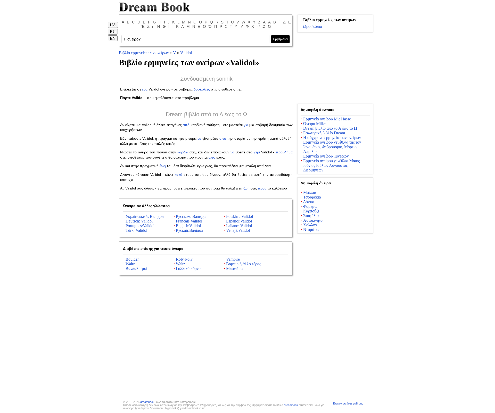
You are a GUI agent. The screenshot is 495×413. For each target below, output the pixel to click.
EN (113, 38)
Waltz (130, 264)
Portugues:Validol (140, 226)
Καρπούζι (311, 211)
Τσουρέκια (312, 197)
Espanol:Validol (239, 221)
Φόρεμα (310, 206)
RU (113, 31)
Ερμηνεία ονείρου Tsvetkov (326, 156)
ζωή (163, 166)
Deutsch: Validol (139, 221)
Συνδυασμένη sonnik (206, 79)
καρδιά (182, 152)
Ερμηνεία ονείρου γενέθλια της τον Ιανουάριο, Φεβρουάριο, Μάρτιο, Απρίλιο (332, 147)
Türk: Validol (136, 230)
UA (113, 25)
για (246, 125)
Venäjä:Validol (238, 230)
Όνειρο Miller (314, 123)
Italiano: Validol (239, 226)
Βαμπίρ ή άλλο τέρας (243, 264)
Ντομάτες (311, 229)
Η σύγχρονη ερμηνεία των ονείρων (332, 137)
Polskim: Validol (239, 216)
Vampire (233, 259)
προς (262, 188)
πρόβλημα (284, 152)
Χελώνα (310, 225)
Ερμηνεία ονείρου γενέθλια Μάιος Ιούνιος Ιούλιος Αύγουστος (331, 163)
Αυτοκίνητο (313, 220)
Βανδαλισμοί (136, 268)
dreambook (147, 401)
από (186, 125)
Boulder (132, 259)
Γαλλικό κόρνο (188, 268)
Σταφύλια (311, 215)
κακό (178, 174)
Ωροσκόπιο (312, 26)
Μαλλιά (309, 192)
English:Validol (188, 226)
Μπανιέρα (234, 268)
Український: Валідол (145, 216)
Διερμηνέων (313, 170)
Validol (186, 53)
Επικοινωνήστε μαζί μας (348, 403)
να (199, 138)
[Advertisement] (335, 68)
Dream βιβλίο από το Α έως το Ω (206, 114)
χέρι (257, 152)
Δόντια (308, 202)
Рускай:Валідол (189, 230)
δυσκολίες (202, 89)
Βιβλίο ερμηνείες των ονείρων (144, 53)
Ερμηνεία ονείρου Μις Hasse (327, 119)
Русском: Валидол (192, 216)
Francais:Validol (189, 221)
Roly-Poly (184, 259)
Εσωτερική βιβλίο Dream (324, 133)
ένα (144, 89)
